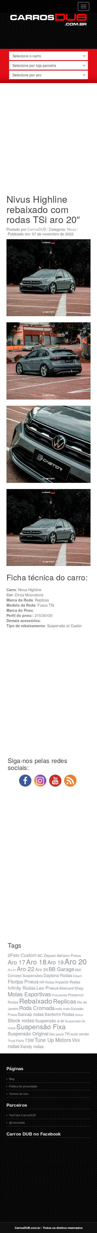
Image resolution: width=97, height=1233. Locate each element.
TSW (29, 1040)
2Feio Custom (22, 955)
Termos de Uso (18, 1093)
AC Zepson (47, 955)
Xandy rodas (32, 1046)
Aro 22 (25, 968)
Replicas (64, 1001)
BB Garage (61, 969)
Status (79, 1015)
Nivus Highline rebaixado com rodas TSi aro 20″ (43, 209)
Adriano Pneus (69, 955)
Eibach (77, 976)
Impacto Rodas (67, 981)
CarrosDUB (36, 229)
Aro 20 (75, 961)
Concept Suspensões (25, 975)
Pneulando (59, 995)
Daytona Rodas (57, 975)
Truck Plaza (16, 1040)
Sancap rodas (31, 1014)
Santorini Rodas (59, 1014)
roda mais (62, 1008)
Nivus (71, 229)
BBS (78, 970)
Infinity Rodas (22, 987)
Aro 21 (12, 970)
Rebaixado (35, 1000)
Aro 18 (36, 961)
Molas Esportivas (29, 994)
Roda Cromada (37, 1008)
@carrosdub (17, 1122)
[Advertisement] (48, 136)
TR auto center (77, 1033)
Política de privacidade (23, 1086)
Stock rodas (21, 1020)
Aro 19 (55, 962)
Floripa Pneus (23, 981)
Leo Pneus (47, 987)
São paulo (56, 1034)
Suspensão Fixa (41, 1026)
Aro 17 (16, 962)
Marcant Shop (71, 988)
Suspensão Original (28, 1033)
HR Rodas (47, 982)
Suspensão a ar (49, 1021)
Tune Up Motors (53, 1039)
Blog (11, 1078)
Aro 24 (41, 969)
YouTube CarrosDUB (22, 1115)
